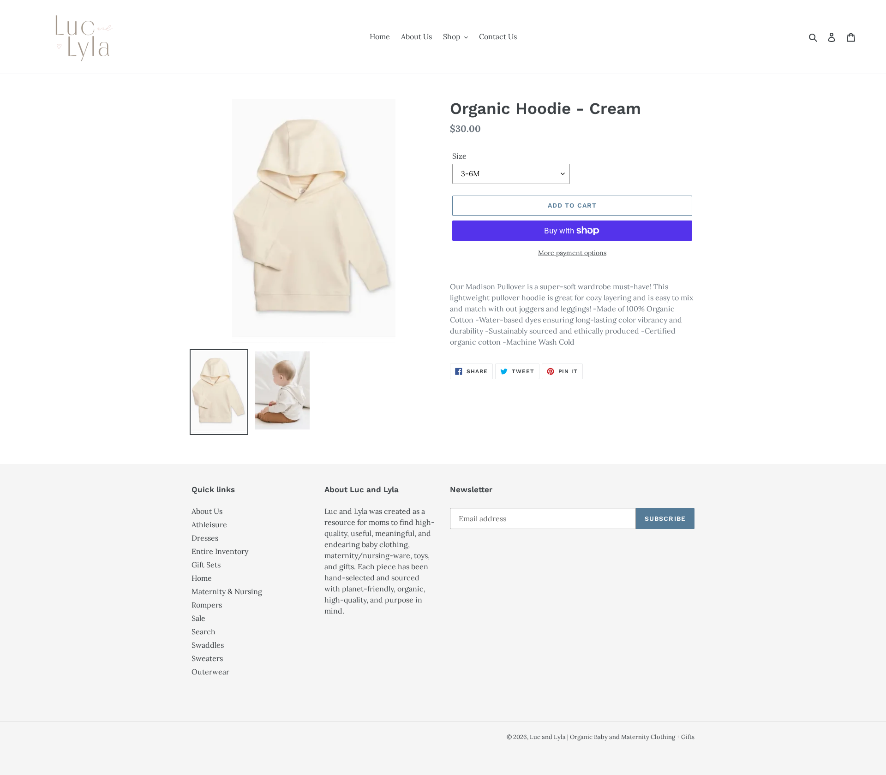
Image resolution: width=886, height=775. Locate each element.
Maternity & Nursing (227, 591)
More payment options (572, 253)
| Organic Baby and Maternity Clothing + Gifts (630, 737)
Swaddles (208, 645)
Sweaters (207, 658)
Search (204, 631)
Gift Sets (206, 564)
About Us (207, 511)
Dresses (205, 537)
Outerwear (210, 671)
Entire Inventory (220, 551)
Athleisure (209, 524)
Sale (198, 618)
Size (459, 156)
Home (202, 578)
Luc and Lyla (548, 737)
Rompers (207, 604)
